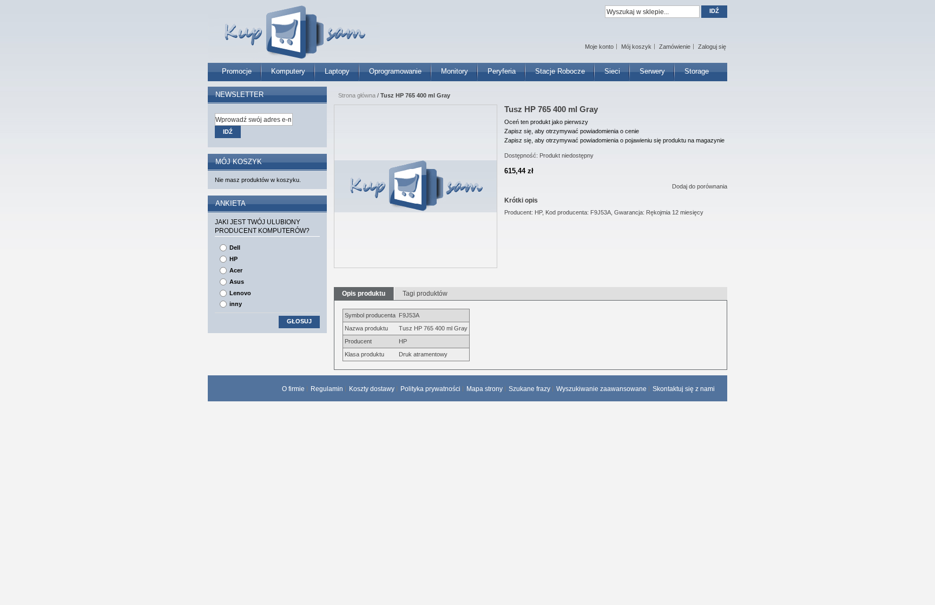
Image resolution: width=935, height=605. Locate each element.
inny (235, 304)
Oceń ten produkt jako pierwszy (546, 122)
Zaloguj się (712, 46)
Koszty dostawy (371, 389)
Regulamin (327, 389)
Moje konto (599, 46)
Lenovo (240, 293)
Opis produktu (363, 293)
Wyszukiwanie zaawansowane (601, 389)
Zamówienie (674, 46)
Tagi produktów (425, 293)
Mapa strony (484, 389)
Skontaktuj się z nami (684, 389)
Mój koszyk (636, 46)
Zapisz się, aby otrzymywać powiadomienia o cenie (571, 131)
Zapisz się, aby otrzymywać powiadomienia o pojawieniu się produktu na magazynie (614, 140)
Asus (236, 281)
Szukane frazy (529, 389)
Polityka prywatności (430, 389)
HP (233, 259)
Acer (235, 270)
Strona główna (357, 95)
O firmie (293, 389)
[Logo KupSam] (294, 26)
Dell (234, 247)
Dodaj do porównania (699, 186)
